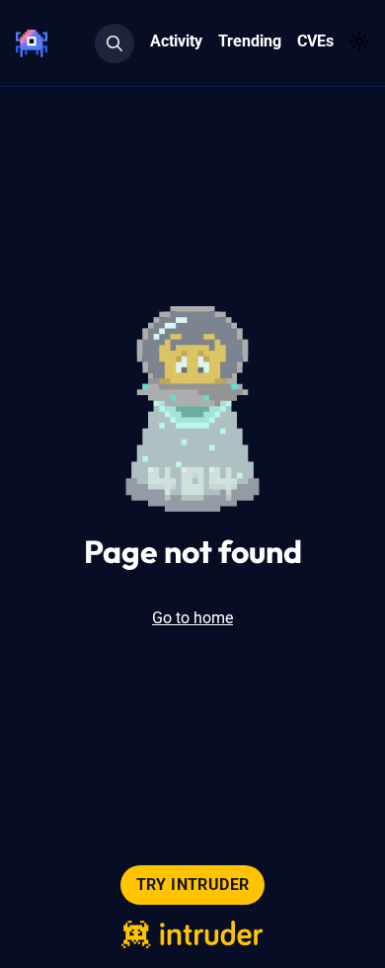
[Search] (114, 43)
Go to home (192, 617)
